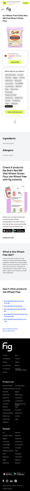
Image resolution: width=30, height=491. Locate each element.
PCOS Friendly (6, 410)
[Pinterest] (15, 481)
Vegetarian (14, 103)
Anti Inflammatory (20, 385)
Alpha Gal (17, 432)
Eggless (15, 77)
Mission (17, 365)
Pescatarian (8, 92)
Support (17, 362)
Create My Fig (6, 358)
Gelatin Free (8, 80)
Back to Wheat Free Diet (10, 328)
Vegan (7, 103)
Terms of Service (12, 485)
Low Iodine (5, 403)
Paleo (7, 89)
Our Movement (7, 365)
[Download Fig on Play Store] (19, 474)
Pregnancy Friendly (10, 94)
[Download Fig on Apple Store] (8, 474)
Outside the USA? (8, 237)
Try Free (25, 3)
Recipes (5, 362)
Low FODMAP (19, 83)
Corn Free (20, 74)
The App (5, 355)
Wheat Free (8, 106)
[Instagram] (7, 481)
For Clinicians (6, 368)
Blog (16, 355)
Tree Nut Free (16, 100)
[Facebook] (3, 481)
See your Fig (15, 62)
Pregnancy (5, 456)
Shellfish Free (18, 97)
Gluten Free (18, 80)
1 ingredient (12, 56)
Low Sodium (6, 447)
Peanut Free (14, 89)
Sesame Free (9, 97)
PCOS (4, 453)
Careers (5, 372)
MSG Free (18, 86)
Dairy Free (8, 77)
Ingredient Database (7, 488)
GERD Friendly (18, 394)
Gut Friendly (6, 441)
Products (17, 358)
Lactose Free (9, 83)
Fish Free (22, 77)
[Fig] (9, 9)
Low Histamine (9, 86)
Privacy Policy (20, 485)
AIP (3, 432)
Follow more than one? (15, 112)
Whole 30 (17, 463)
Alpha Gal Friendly (10, 74)
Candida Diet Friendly (8, 388)
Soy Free (7, 100)
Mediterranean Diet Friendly (20, 404)
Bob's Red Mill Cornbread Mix (13, 306)
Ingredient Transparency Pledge (21, 369)
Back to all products (9, 330)
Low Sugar (18, 447)
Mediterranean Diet (8, 450)
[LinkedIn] (11, 481)
